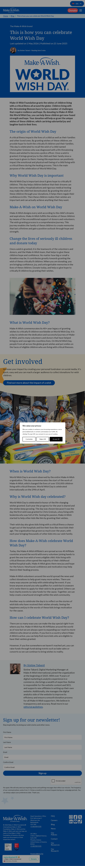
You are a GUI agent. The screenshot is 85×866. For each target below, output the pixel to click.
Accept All (56, 439)
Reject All (42, 439)
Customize (29, 439)
